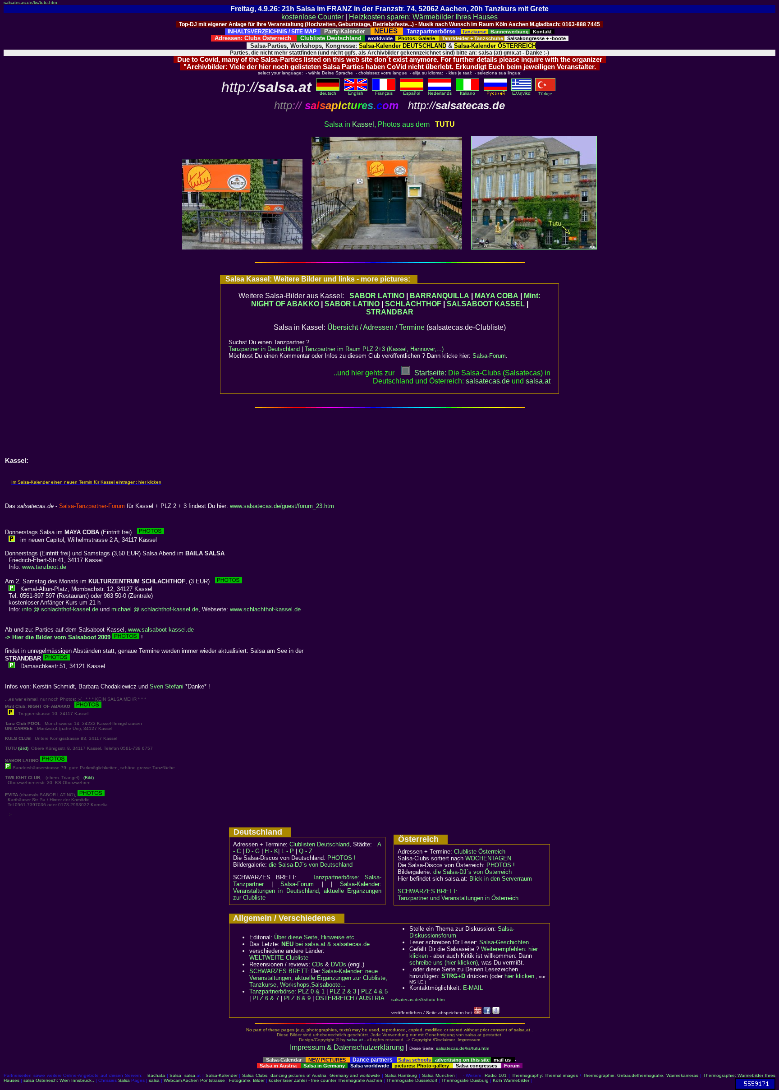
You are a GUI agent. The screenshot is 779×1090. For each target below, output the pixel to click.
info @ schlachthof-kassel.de (60, 609)
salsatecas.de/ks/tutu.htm (30, 2)
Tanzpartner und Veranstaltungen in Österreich (458, 898)
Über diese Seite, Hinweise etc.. (316, 937)
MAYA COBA (496, 296)
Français (384, 93)
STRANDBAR (389, 312)
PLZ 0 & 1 (311, 991)
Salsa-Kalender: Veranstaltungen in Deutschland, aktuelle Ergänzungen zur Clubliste (307, 891)
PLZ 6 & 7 (265, 998)
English (355, 93)
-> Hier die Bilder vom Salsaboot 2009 (57, 637)
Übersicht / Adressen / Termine (376, 327)
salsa (189, 1075)
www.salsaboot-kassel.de (161, 629)
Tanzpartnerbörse (271, 991)
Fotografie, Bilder (247, 1080)
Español (411, 93)
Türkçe (545, 93)
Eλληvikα (521, 93)
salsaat (538, 381)
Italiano (467, 93)
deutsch (328, 93)
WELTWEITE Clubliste (278, 957)
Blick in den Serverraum (500, 878)
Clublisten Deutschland (319, 844)
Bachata (156, 1075)
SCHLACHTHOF (413, 304)
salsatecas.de (488, 381)
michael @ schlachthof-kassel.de (154, 609)
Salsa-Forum (489, 355)
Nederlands (440, 93)
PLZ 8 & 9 (297, 998)
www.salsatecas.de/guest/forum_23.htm (282, 506)
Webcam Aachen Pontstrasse (194, 1080)
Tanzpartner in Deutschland (264, 349)
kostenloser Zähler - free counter (303, 1080)
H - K (271, 851)
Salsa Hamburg (401, 1075)
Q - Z (305, 851)
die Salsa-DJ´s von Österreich (472, 871)
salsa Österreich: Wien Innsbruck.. (58, 1080)
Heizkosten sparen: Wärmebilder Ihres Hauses (423, 17)
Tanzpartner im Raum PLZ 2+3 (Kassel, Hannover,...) (374, 349)
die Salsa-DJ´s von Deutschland (311, 864)
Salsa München (438, 1075)
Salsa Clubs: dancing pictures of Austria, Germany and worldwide (311, 1075)
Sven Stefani (166, 686)
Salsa (175, 1075)
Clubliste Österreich (479, 851)
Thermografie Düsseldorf (411, 1080)
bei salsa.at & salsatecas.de (325, 944)
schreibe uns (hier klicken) (443, 962)
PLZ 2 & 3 (343, 991)
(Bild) (23, 748)
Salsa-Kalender (222, 1075)
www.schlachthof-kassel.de (265, 609)
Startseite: (430, 373)
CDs (317, 964)
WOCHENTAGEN (488, 858)
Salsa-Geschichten (504, 942)
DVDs (338, 964)
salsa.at (355, 1039)
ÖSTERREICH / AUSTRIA (350, 998)
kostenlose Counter (312, 17)
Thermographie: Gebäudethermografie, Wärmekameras (641, 1075)
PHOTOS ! (341, 857)
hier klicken (519, 976)
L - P (287, 851)
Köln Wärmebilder (511, 1080)
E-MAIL (473, 987)
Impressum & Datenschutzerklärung (347, 1047)
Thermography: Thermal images (545, 1075)
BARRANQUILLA (439, 296)
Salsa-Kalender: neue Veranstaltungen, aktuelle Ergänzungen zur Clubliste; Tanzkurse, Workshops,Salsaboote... (318, 978)
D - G (253, 851)
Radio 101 (496, 1075)
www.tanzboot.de (44, 566)
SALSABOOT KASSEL (486, 304)
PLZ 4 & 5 (374, 991)
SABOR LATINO (376, 296)
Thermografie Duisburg (465, 1080)
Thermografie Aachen (360, 1080)
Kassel (363, 124)
